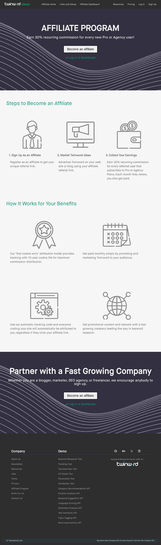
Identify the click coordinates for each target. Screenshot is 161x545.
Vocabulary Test (66, 484)
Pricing (131, 4)
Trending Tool (65, 464)
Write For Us (17, 493)
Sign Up (152, 4)
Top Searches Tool (67, 469)
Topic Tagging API (67, 518)
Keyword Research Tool (70, 459)
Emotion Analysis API (69, 493)
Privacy (15, 484)
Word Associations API (69, 523)
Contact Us (16, 498)
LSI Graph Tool (65, 474)
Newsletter (16, 464)
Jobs (13, 474)
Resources (118, 4)
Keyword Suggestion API (70, 498)
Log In (142, 4)
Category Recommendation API (74, 489)
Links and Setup (68, 4)
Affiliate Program (20, 489)
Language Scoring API (69, 503)
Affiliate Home (49, 4)
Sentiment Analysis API (70, 508)
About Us (15, 459)
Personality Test (66, 479)
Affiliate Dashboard (89, 4)
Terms (14, 479)
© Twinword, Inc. (14, 541)
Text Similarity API (67, 513)
